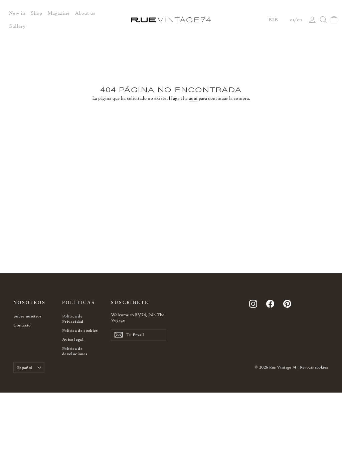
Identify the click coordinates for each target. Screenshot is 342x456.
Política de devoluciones (74, 351)
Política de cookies (80, 330)
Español (24, 367)
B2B (273, 20)
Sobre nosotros (27, 315)
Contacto (22, 324)
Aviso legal (72, 339)
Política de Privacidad (72, 318)
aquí (193, 98)
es (292, 20)
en (299, 20)
